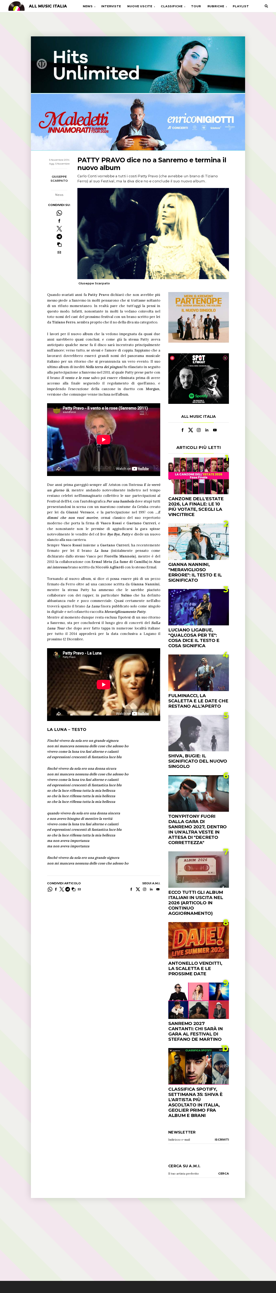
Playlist (241, 6)
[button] (59, 244)
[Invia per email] (59, 252)
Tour (196, 6)
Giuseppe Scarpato (59, 179)
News (88, 6)
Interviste (111, 6)
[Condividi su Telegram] (59, 236)
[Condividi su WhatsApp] (59, 213)
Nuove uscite (139, 6)
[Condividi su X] (59, 228)
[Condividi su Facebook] (59, 221)
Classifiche (172, 6)
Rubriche (216, 6)
